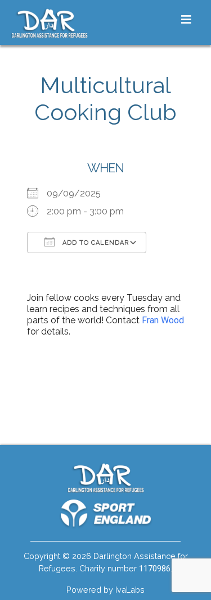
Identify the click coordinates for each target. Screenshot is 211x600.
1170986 (154, 569)
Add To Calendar (94, 242)
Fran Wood (163, 320)
